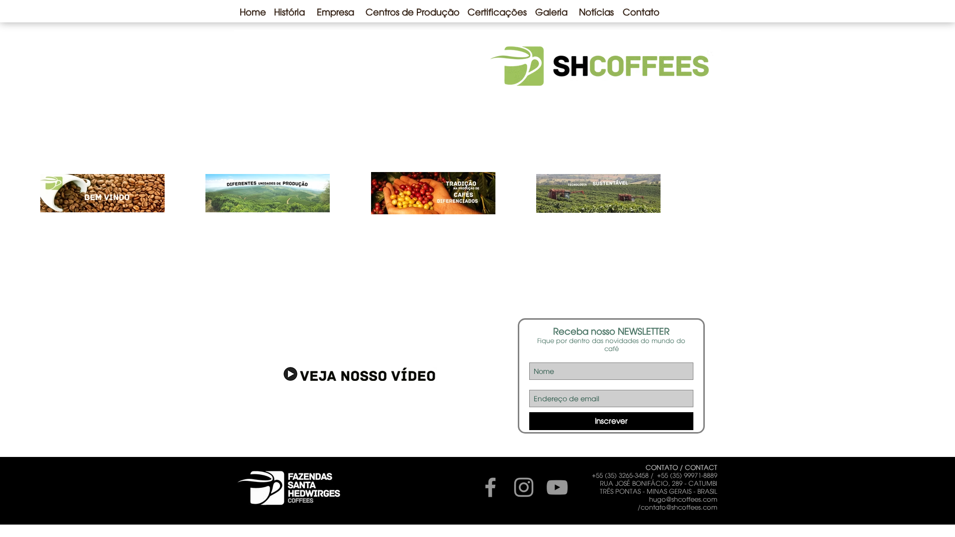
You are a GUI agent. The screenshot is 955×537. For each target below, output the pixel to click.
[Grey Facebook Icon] (490, 487)
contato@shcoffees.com (679, 507)
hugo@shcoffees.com (683, 499)
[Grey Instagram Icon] (524, 487)
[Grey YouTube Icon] (557, 487)
